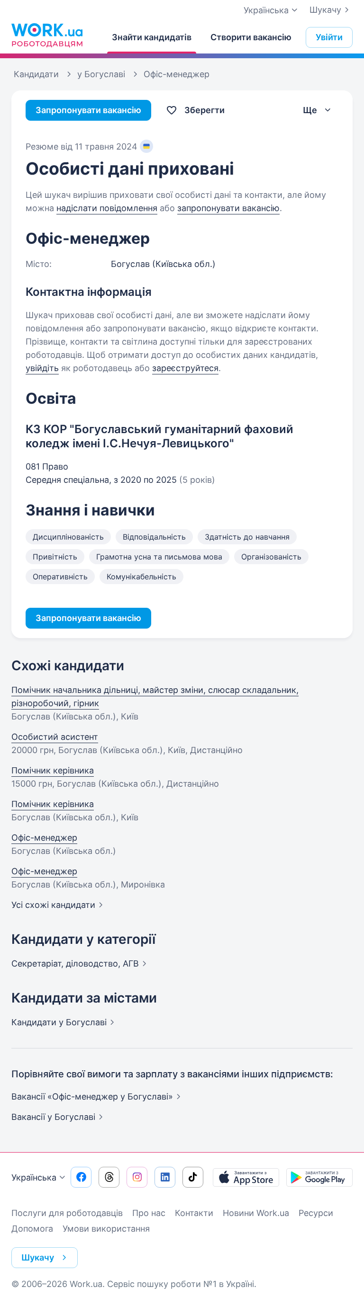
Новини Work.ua (256, 1213)
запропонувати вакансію (228, 208)
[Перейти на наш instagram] (137, 1177)
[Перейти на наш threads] (109, 1177)
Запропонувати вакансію (88, 110)
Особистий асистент (54, 737)
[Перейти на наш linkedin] (165, 1177)
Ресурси (316, 1213)
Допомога (32, 1229)
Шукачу (325, 10)
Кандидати (59, 1022)
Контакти (194, 1213)
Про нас (148, 1213)
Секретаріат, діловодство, (75, 963)
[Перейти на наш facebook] (81, 1177)
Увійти (329, 37)
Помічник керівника (52, 770)
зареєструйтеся (185, 368)
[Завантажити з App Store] (246, 1177)
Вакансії (53, 1117)
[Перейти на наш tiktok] (192, 1177)
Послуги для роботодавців (67, 1213)
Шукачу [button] (37, 1257)
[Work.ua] (46, 35)
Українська (33, 1177)
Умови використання (106, 1229)
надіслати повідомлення (106, 208)
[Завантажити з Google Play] (319, 1177)
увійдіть (42, 368)
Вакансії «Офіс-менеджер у (92, 1096)
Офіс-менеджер (44, 838)
